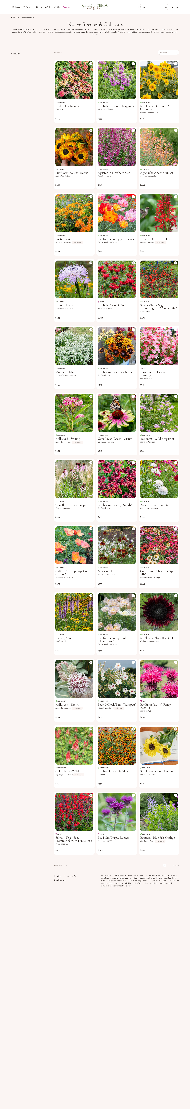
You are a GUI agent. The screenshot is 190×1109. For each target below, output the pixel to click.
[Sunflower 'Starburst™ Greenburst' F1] (159, 80)
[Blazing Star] (74, 612)
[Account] (172, 7)
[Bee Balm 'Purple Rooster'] (116, 812)
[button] (16, 7)
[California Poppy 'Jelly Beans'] (116, 213)
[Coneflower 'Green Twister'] (116, 413)
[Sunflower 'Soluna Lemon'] (159, 745)
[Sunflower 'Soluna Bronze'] (74, 147)
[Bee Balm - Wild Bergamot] (159, 413)
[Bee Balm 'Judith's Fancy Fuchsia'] (159, 679)
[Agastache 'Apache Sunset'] (159, 147)
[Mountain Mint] (74, 346)
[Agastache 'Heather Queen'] (116, 147)
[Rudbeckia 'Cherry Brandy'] (116, 479)
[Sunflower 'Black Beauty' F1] (159, 612)
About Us (66, 7)
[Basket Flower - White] (159, 479)
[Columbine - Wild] (74, 745)
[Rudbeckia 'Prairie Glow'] (116, 745)
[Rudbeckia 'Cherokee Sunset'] (116, 346)
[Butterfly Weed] (74, 213)
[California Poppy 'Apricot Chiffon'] (74, 545)
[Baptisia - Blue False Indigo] (159, 812)
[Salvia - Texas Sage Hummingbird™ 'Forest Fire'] (159, 279)
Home (12, 17)
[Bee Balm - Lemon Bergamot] (116, 80)
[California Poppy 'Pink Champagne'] (116, 612)
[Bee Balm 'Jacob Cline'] (116, 279)
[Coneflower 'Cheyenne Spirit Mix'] (159, 545)
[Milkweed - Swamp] (74, 413)
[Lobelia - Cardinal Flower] (159, 213)
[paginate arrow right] (178, 865)
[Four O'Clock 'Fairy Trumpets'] (116, 679)
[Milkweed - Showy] (74, 679)
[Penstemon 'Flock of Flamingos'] (159, 346)
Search (143, 7)
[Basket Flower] (74, 279)
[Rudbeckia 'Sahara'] (74, 80)
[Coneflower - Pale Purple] (74, 479)
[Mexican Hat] (116, 545)
